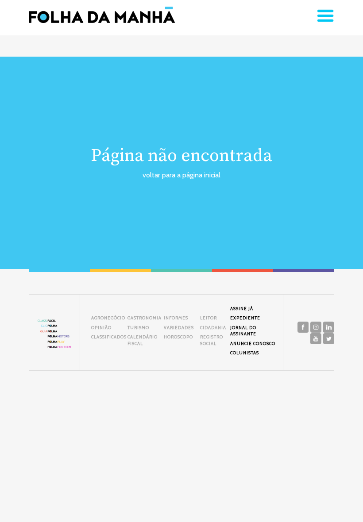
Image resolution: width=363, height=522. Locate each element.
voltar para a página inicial (181, 175)
